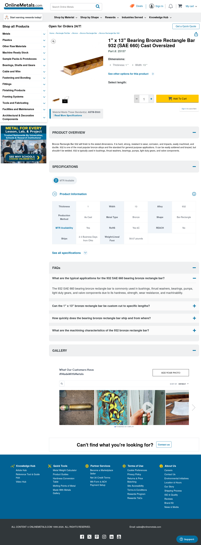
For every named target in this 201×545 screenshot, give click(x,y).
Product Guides (60, 474)
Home (51, 33)
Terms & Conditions (137, 489)
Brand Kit (169, 502)
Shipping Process (173, 490)
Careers (168, 470)
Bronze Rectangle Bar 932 (109, 33)
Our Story (169, 486)
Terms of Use (135, 466)
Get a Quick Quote (186, 26)
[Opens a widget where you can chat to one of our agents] (187, 539)
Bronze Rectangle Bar (88, 33)
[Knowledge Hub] (13, 466)
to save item (189, 108)
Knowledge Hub (25, 466)
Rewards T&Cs (134, 498)
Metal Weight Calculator (65, 470)
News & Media (171, 507)
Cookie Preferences (137, 470)
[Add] (151, 99)
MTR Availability (64, 227)
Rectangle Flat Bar (63, 33)
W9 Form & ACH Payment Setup (98, 483)
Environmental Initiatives (176, 478)
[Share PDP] (196, 33)
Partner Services (100, 466)
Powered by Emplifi (125, 427)
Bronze (75, 33)
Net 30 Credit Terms (100, 477)
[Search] (98, 6)
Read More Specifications (68, 115)
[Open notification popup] (170, 6)
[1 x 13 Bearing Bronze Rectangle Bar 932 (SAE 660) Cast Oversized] (54, 99)
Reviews (168, 498)
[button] (187, 6)
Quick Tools (60, 466)
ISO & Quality (171, 494)
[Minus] (136, 99)
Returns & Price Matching (135, 480)
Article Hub (21, 470)
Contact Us (169, 474)
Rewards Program (136, 493)
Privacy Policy (134, 474)
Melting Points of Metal (64, 485)
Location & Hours (173, 482)
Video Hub (21, 481)
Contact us (164, 444)
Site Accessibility (135, 485)
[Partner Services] (87, 466)
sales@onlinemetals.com (148, 526)
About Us (170, 466)
